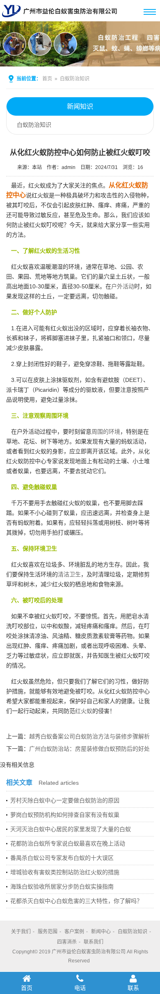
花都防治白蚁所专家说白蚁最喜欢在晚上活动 (67, 843)
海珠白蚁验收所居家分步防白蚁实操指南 (62, 886)
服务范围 (47, 932)
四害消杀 (67, 942)
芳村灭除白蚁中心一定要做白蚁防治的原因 (64, 800)
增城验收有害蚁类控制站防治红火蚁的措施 (64, 872)
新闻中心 (101, 932)
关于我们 (21, 932)
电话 (80, 988)
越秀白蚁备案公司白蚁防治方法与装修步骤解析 (89, 736)
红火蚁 (83, 711)
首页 (47, 79)
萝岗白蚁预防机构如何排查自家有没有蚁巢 (64, 814)
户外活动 (122, 286)
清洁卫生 (69, 574)
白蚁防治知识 (74, 79)
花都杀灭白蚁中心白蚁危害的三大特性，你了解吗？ (76, 901)
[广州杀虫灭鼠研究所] (61, 18)
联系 (133, 988)
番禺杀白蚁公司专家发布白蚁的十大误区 (62, 858)
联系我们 (93, 942)
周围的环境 (105, 431)
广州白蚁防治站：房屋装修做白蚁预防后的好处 (89, 748)
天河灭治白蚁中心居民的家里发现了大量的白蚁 (70, 829)
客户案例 (74, 932)
